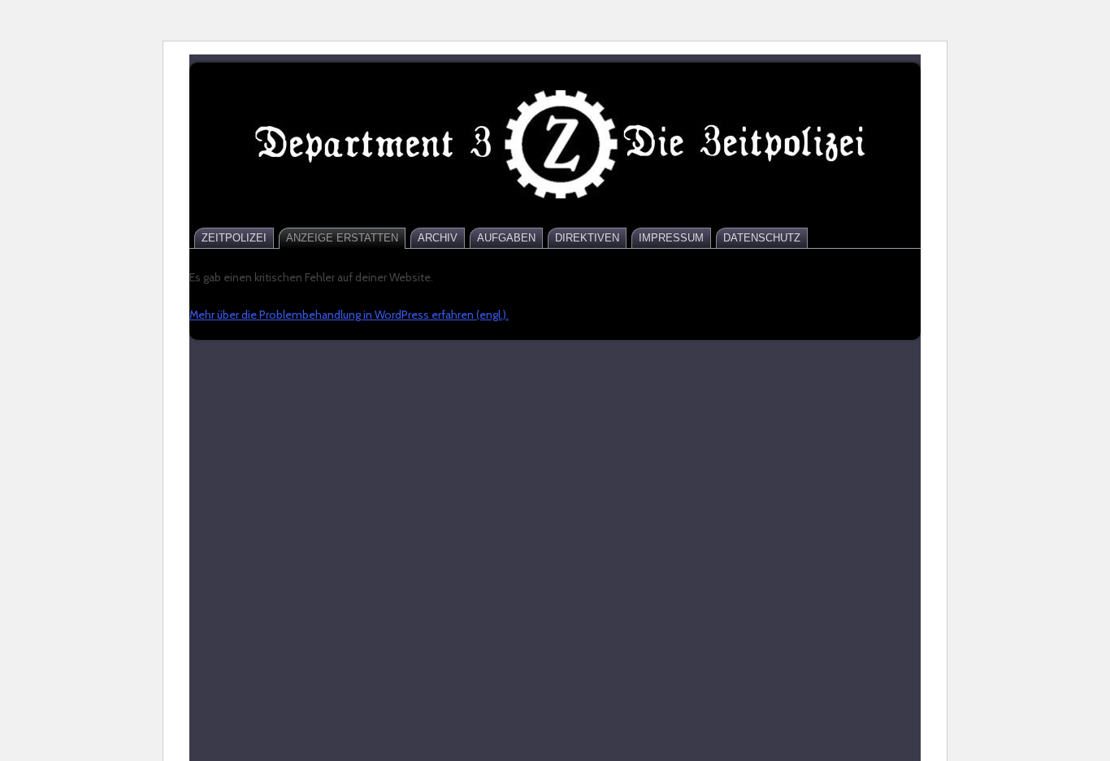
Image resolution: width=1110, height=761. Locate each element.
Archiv (437, 238)
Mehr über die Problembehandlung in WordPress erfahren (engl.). (349, 314)
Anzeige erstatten (342, 238)
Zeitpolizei (234, 238)
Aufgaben (506, 238)
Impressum (671, 238)
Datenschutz (761, 238)
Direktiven (587, 238)
